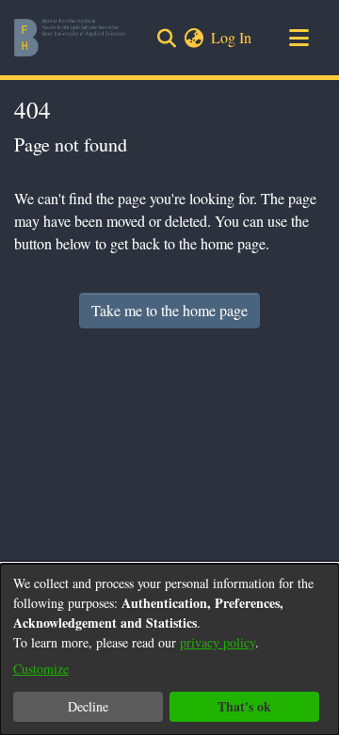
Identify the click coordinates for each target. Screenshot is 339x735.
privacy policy (217, 642)
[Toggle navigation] (298, 38)
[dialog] (169, 649)
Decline (88, 706)
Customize (41, 669)
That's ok (244, 706)
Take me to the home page (169, 310)
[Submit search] (166, 37)
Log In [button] (232, 37)
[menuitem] (193, 37)
